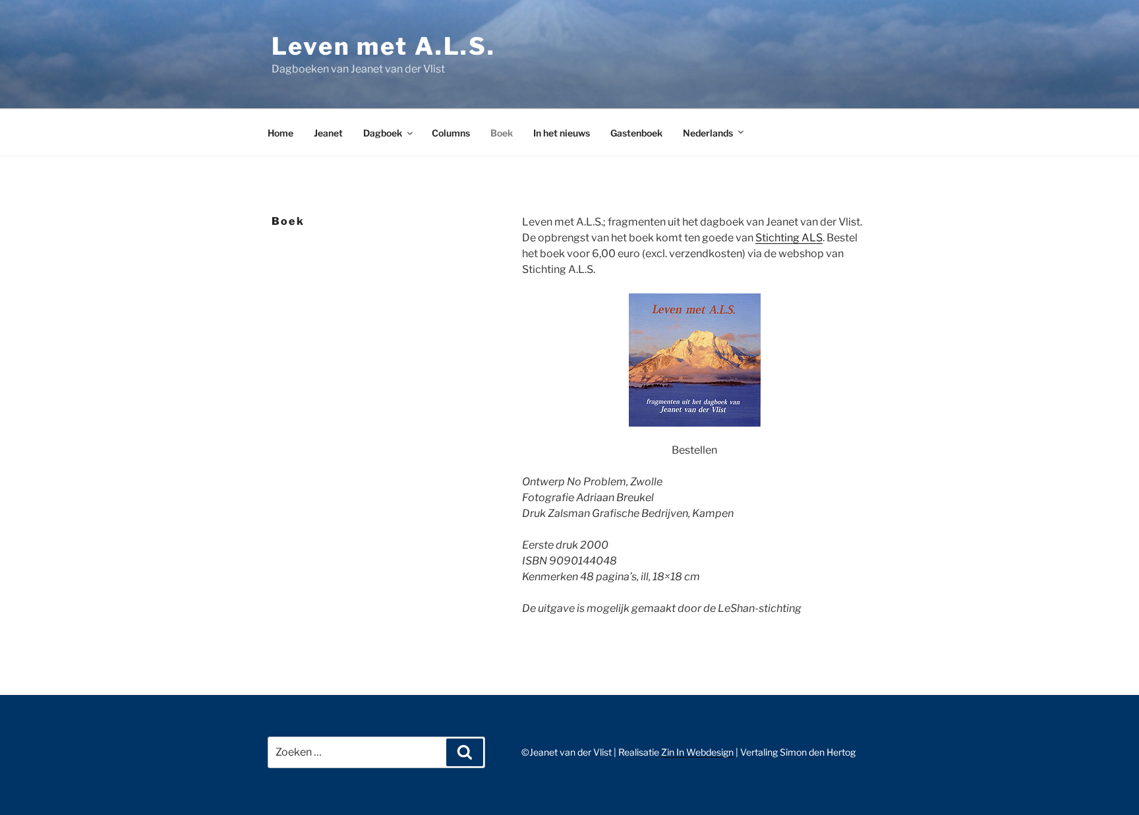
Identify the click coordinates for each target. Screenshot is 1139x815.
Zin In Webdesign (697, 752)
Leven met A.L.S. (384, 46)
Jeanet (328, 132)
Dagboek (382, 132)
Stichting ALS (789, 237)
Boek (501, 132)
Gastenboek (636, 132)
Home (280, 132)
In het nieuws (561, 132)
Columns (451, 132)
